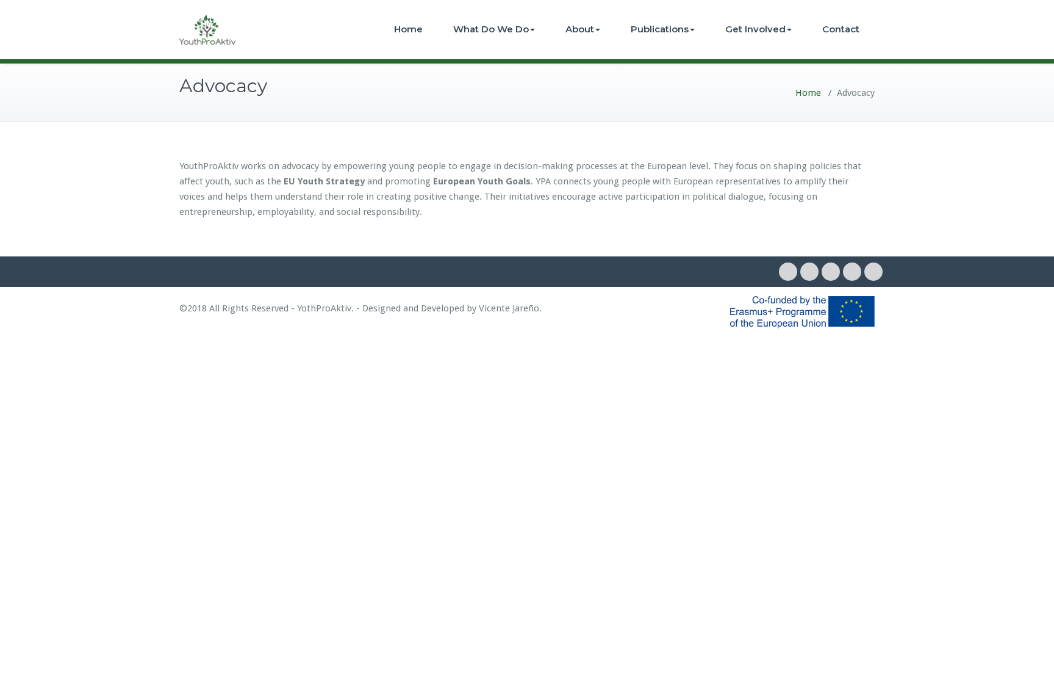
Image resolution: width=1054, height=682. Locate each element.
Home (408, 29)
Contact (840, 29)
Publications (660, 29)
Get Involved (755, 29)
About (579, 29)
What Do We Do (491, 29)
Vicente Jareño (509, 308)
